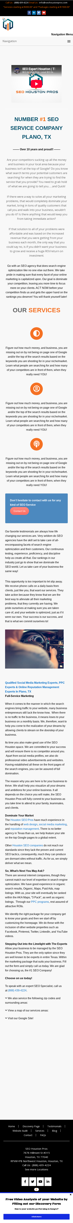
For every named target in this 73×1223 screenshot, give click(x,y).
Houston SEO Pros (22, 820)
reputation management (24, 828)
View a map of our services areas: (28, 1010)
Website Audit (20, 1130)
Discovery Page (31, 1126)
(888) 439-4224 (21, 2)
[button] (36, 1201)
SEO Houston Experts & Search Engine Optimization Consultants (8, 24)
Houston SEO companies (27, 845)
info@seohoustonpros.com (53, 2)
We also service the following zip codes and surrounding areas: (32, 1000)
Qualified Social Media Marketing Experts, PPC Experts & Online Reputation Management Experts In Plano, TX (35, 687)
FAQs (43, 1135)
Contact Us (19, 511)
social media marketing (53, 824)
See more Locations (36, 1169)
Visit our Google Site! (20, 1018)
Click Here (36, 1217)
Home (11, 1126)
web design (31, 824)
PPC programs (40, 901)
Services (39, 1130)
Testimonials (54, 1126)
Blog (54, 1130)
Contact (28, 1135)
